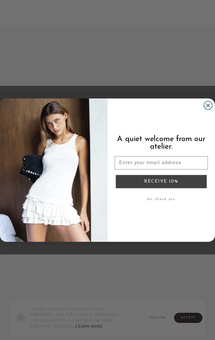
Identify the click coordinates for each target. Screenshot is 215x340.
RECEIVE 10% (161, 181)
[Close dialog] (208, 105)
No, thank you (161, 199)
